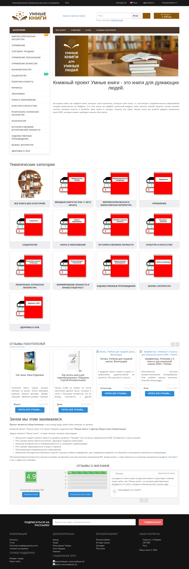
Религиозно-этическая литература (25, 113)
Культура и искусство (24, 106)
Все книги (61, 30)
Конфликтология (21, 69)
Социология (30, 75)
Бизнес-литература (23, 145)
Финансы (17, 88)
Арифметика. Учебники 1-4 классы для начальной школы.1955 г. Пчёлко (159, 361)
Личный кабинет (103, 540)
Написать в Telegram (152, 540)
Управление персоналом (26, 57)
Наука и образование (24, 100)
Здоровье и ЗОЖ (21, 151)
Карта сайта (15, 561)
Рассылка (100, 548)
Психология (19, 121)
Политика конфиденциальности (24, 546)
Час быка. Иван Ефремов (30, 375)
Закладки (100, 546)
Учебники (76, 30)
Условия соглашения (19, 548)
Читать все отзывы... (29, 410)
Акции (55, 543)
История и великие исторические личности (26, 128)
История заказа (103, 543)
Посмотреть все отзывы (80, 494)
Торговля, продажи (23, 51)
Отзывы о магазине (106, 30)
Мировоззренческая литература (30, 37)
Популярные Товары (62, 546)
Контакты (14, 540)
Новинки (56, 551)
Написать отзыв (31, 494)
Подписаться (153, 522)
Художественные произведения (22, 137)
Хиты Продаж (59, 548)
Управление (18, 45)
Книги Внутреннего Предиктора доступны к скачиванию (35, 3)
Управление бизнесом (24, 63)
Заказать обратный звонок (73, 16)
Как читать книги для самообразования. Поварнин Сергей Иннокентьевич (73, 377)
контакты (173, 457)
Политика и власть (23, 82)
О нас (88, 30)
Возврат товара (16, 558)
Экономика (18, 94)
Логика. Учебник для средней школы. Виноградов (116, 360)
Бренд (55, 540)
